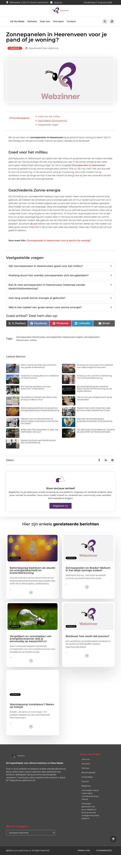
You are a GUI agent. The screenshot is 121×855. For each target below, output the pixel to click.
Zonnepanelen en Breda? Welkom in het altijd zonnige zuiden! (88, 569)
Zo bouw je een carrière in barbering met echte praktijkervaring (94, 376)
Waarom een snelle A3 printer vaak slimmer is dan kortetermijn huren (93, 409)
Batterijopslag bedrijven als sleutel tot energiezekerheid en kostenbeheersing (40, 409)
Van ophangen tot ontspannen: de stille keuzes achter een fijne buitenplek (96, 430)
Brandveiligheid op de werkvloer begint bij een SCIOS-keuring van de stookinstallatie (94, 388)
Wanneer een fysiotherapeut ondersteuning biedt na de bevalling (94, 420)
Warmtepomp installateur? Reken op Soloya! (32, 705)
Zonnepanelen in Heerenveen (88, 165)
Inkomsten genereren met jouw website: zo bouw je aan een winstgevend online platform (90, 810)
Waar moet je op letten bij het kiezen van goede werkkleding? (38, 366)
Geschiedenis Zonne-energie (52, 120)
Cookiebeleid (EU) (104, 850)
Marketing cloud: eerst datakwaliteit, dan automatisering (38, 441)
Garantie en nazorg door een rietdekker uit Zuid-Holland (40, 376)
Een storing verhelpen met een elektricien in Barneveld (36, 387)
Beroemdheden (89, 772)
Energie (14, 48)
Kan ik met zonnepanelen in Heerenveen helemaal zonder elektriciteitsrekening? (60, 286)
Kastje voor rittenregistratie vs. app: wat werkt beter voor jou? (39, 430)
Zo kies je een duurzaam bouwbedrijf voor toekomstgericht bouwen (95, 366)
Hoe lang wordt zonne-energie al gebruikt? (60, 297)
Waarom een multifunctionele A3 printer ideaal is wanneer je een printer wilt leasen (39, 421)
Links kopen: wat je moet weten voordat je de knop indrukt (90, 794)
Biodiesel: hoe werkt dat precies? (87, 636)
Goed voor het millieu (49, 116)
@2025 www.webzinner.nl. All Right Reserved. (28, 850)
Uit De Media (17, 21)
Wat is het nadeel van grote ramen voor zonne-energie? (60, 307)
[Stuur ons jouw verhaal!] (60, 479)
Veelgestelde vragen (48, 124)
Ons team (58, 21)
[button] (105, 21)
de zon (34, 223)
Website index (84, 850)
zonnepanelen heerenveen (30, 337)
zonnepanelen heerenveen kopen (64, 337)
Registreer (86, 786)
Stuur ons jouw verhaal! (60, 488)
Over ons (45, 21)
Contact (71, 21)
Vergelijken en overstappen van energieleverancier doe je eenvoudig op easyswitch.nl (30, 639)
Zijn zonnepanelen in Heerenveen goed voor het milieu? (60, 266)
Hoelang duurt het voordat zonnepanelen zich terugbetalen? (60, 275)
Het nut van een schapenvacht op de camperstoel (94, 398)
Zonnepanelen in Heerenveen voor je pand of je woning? (59, 240)
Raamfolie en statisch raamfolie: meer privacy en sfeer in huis (39, 398)
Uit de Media (87, 777)
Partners (32, 21)
